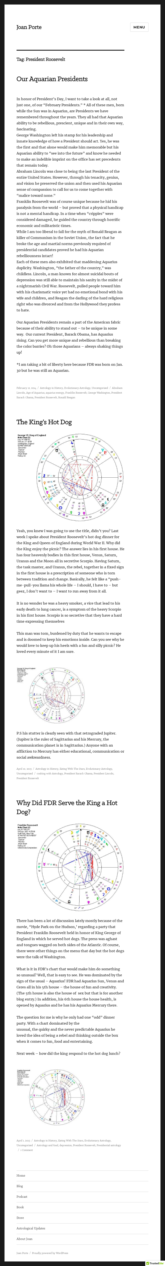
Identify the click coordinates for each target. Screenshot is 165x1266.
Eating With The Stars (72, 768)
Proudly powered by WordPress (50, 1253)
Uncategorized (100, 388)
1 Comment (26, 1150)
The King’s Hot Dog (44, 422)
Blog (20, 1186)
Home (21, 1175)
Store (20, 1218)
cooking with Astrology (50, 773)
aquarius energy (55, 392)
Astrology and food (47, 1145)
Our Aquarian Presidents (52, 79)
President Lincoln (103, 773)
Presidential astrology (109, 1145)
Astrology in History (51, 388)
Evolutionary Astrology (77, 388)
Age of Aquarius (35, 392)
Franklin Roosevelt (76, 392)
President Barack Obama (78, 773)
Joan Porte (29, 27)
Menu (139, 27)
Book (20, 1207)
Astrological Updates (31, 1228)
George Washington (99, 392)
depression (66, 1145)
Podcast (22, 1197)
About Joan (24, 1239)
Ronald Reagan (66, 397)
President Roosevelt (46, 397)
